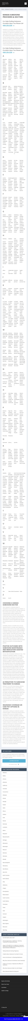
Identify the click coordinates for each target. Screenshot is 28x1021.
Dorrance (10, 168)
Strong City (5, 504)
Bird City (21, 100)
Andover (4, 68)
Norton (21, 383)
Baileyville (5, 86)
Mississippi (5, 846)
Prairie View (5, 431)
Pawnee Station (4, 419)
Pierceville (16, 423)
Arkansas (5, 782)
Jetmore (21, 280)
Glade (15, 221)
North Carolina (6, 875)
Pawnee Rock (21, 416)
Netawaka (22, 375)
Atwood (4, 78)
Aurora (4, 79)
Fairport (10, 197)
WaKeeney (22, 546)
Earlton (4, 178)
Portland (4, 429)
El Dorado (10, 181)
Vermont (5, 914)
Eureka (15, 190)
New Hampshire (6, 862)
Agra (15, 61)
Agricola (21, 61)
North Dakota (6, 878)
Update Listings (4, 990)
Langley (15, 306)
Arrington (16, 73)
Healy (15, 248)
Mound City (10, 361)
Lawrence (22, 307)
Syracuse (16, 507)
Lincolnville (16, 317)
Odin (4, 394)
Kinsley (21, 293)
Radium (4, 449)
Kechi (15, 290)
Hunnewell (10, 262)
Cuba (15, 150)
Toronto (21, 517)
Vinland (4, 540)
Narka (4, 372)
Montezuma (5, 358)
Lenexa (4, 312)
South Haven (22, 496)
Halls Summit (15, 239)
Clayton (21, 136)
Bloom (21, 101)
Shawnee (16, 490)
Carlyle (4, 125)
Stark (21, 501)
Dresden (10, 169)
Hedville (21, 248)
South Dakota (6, 901)
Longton (10, 321)
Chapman (16, 130)
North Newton (10, 384)
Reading (4, 452)
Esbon (21, 189)
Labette (21, 301)
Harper (21, 243)
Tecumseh (22, 514)
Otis (15, 401)
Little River (22, 318)
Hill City (21, 252)
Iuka (20, 273)
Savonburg (10, 479)
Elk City (4, 182)
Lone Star (16, 320)
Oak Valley (10, 393)
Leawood (22, 309)
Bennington (22, 97)
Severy (21, 485)
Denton (10, 165)
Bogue (4, 105)
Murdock (10, 365)
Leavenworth (17, 309)
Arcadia (21, 70)
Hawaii (4, 804)
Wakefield (5, 548)
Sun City (10, 505)
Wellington (10, 554)
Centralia (22, 128)
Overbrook (10, 402)
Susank (15, 505)
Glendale (16, 222)
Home (2, 9)
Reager (9, 452)
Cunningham (16, 153)
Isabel (15, 273)
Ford (15, 201)
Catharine (5, 127)
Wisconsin (5, 926)
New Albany (22, 377)
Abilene (10, 59)
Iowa (4, 817)
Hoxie (4, 260)
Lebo (9, 310)
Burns (15, 112)
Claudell (10, 136)
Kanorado (22, 288)
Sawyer (15, 479)
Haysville (5, 248)
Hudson (15, 260)
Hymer (15, 263)
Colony (4, 142)
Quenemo (5, 442)
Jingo (9, 281)
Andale (21, 67)
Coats (15, 139)
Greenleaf (16, 228)
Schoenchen (16, 480)
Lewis (9, 315)
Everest (21, 190)
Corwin (4, 147)
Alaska (4, 775)
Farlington (22, 198)
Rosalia (9, 461)
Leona (21, 312)
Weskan (10, 556)
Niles (15, 381)
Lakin (9, 304)
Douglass (16, 168)
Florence (4, 201)
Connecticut (5, 791)
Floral (21, 200)
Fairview (16, 197)
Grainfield (22, 225)
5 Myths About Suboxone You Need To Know (13, 954)
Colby (9, 141)
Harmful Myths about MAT (9, 937)
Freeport (4, 206)
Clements (10, 138)
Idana (4, 270)
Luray (4, 326)
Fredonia (22, 205)
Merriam (16, 347)
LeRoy (21, 314)
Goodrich (22, 224)
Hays (21, 246)
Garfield (21, 216)
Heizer (4, 249)
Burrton (4, 114)
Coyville (4, 150)
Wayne (4, 553)
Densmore (5, 165)
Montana (22, 356)
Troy (4, 520)
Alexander (5, 64)
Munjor (4, 365)
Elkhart (15, 182)
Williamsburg (22, 566)
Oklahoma (5, 885)
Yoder (21, 591)
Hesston (10, 251)
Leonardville (5, 314)
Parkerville (16, 414)
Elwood (15, 185)
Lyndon (10, 326)
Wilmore (10, 570)
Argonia (4, 71)
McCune (21, 341)
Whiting (4, 565)
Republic (10, 454)
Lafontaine (16, 303)
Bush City (10, 114)
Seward (4, 487)
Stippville (16, 502)
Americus (10, 67)
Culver (4, 152)
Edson (15, 179)
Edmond (4, 179)
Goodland (16, 224)
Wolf (9, 576)
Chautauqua (11, 132)
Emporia (10, 187)
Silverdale (22, 491)
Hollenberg (16, 255)
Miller (4, 351)
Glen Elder (10, 222)
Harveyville (16, 245)
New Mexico (5, 869)
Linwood (16, 318)
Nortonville (22, 385)
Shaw (9, 490)
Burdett (15, 111)
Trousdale (22, 518)
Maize (21, 333)
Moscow (4, 361)
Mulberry (5, 364)
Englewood (22, 187)
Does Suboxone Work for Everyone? (11, 971)
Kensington (16, 291)
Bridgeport (5, 108)
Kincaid (4, 293)
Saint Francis (17, 473)
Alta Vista (10, 65)
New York (5, 872)
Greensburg (22, 228)
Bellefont (22, 94)
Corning (21, 145)
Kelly (21, 290)
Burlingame (5, 112)
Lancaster (22, 304)
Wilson (9, 573)
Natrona (21, 372)
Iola (20, 272)
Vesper (4, 538)
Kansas (4, 820)
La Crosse (5, 301)
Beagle (21, 91)
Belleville (5, 95)
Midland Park (21, 347)
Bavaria (10, 89)
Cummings (10, 152)
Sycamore (22, 505)
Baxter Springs (15, 90)
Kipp (9, 294)
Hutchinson (10, 263)
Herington (16, 249)
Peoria (15, 420)
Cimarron (10, 135)
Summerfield (5, 505)
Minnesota (5, 843)
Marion (4, 337)
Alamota (10, 62)
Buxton (4, 115)
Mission (10, 353)
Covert (21, 149)
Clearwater (5, 138)
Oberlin (21, 393)
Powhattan (22, 429)
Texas (4, 907)
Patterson (10, 415)
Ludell (21, 324)
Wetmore (22, 560)
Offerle (9, 394)
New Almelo (5, 378)
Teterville (10, 515)
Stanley (15, 501)
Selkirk (21, 484)
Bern (15, 98)
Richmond (22, 455)
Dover (21, 168)
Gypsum (21, 232)
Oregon (4, 888)
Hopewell (5, 259)
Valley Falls (10, 535)
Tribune (15, 518)
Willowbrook (16, 568)
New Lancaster (16, 379)
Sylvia (9, 507)
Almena (4, 65)
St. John (4, 501)
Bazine (21, 89)
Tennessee (5, 904)
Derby (15, 165)
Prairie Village (9, 431)
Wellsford (22, 554)
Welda (4, 554)
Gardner (16, 216)
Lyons (15, 326)
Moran (15, 358)
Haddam (10, 238)
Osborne (21, 399)
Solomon (16, 496)
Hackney (4, 238)
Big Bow (10, 100)
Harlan (15, 243)
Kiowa (4, 294)
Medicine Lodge (10, 344)
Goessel (4, 224)
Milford (21, 350)
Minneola (5, 353)
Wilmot (15, 570)
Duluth (15, 169)
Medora (15, 344)
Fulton (21, 206)
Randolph (5, 450)
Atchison (5, 76)
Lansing (21, 306)
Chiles (21, 133)
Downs (4, 169)
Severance (16, 485)
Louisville (16, 323)
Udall (4, 527)
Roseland (22, 461)
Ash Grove (22, 73)
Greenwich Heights (5, 231)
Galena (9, 214)
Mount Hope (22, 362)
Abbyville (5, 59)
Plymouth (22, 426)
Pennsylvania (6, 891)
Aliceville (10, 64)
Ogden (21, 394)
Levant (4, 315)
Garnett (21, 218)
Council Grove (15, 148)
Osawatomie (16, 399)
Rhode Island (6, 894)
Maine (4, 830)
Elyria (21, 185)
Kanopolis (16, 288)
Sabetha (4, 473)
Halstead (22, 238)
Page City (10, 411)
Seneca (9, 485)
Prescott (21, 431)
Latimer (15, 307)
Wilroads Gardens (22, 570)
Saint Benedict (10, 473)
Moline (9, 356)
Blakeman (16, 101)
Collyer (21, 141)
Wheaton (22, 562)
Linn (4, 318)
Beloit (15, 95)
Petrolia (15, 421)
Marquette (10, 337)
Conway (4, 144)
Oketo (4, 396)
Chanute (10, 130)
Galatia (4, 214)
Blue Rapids (16, 103)
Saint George (22, 473)
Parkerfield (10, 414)
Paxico (9, 418)
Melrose (21, 344)
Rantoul (15, 450)
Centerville (16, 128)
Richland (16, 455)
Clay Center (16, 136)
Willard (15, 565)
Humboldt (5, 262)
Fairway (21, 197)
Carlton (21, 124)
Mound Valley (15, 361)
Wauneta (16, 551)
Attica (21, 76)
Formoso (21, 201)
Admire (21, 59)
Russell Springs (10, 465)
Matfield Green (21, 338)
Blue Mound (11, 103)
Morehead (22, 358)
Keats (9, 290)
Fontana (10, 201)
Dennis (21, 163)
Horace (9, 259)
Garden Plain (10, 217)
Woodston (5, 577)
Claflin (21, 135)
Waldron (16, 548)
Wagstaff (10, 546)
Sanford (15, 477)
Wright (9, 577)
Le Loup (10, 309)
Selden (15, 484)
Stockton (21, 502)
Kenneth (10, 291)
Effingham (5, 181)
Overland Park (16, 403)
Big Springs (16, 100)
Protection (10, 435)
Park (15, 412)
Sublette (21, 504)
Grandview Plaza (5, 228)
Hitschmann (22, 254)
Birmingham (5, 101)
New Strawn (22, 378)
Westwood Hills (16, 561)
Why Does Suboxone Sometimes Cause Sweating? (14, 960)
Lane (4, 306)
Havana (21, 245)
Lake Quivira (5, 304)
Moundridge (22, 361)
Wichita (10, 565)
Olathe (9, 396)
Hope (21, 257)
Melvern (16, 345)
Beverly (4, 100)
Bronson (10, 108)
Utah (4, 910)
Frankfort (5, 205)
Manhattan (10, 334)
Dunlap (4, 171)
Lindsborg (22, 317)
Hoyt (9, 260)
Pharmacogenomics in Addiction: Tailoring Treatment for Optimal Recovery (12, 941)
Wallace (21, 548)
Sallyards (10, 477)
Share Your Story (5, 984)
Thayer (15, 515)
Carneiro (10, 125)
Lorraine (21, 321)
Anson (21, 68)
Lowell (4, 324)
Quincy (9, 442)
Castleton (22, 125)
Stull (15, 504)
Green (9, 228)
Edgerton (22, 178)
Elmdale (16, 184)
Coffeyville (5, 141)
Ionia (4, 273)
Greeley (21, 227)
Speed (21, 498)
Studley (10, 504)
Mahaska (16, 333)
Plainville (22, 424)
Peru (9, 421)
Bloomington (5, 103)
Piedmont (10, 423)
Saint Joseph (16, 474)
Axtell (9, 79)
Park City (21, 412)
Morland (10, 359)
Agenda (10, 61)
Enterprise (10, 189)
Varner (15, 535)
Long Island (22, 320)
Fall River (5, 198)
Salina (4, 477)
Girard (9, 221)
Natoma (15, 372)
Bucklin (4, 109)
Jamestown (5, 280)
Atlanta (15, 76)
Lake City (22, 303)
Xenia (4, 584)
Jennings (16, 280)
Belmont (10, 95)
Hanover (16, 241)
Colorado (5, 788)
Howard (21, 259)
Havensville (10, 246)
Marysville (16, 337)
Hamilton (22, 240)
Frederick (16, 205)
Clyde (9, 139)
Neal (9, 374)
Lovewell (21, 323)
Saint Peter (22, 476)
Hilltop (15, 254)
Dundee (21, 169)
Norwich (10, 386)
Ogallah (15, 394)
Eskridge (4, 190)
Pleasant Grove (4, 427)
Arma (21, 71)
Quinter (15, 442)
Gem (15, 219)
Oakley (15, 393)
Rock (4, 458)
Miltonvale (16, 351)
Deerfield (5, 162)
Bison (9, 101)
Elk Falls (10, 182)
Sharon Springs (21, 487)
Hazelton (10, 248)
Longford (5, 321)
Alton (21, 65)
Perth (4, 421)
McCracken (16, 341)
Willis (9, 568)
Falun (9, 198)
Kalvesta (10, 288)
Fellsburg (16, 200)
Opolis (4, 399)
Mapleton (10, 336)
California (5, 785)
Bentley (4, 98)
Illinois (4, 811)
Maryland (5, 833)
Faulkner (10, 200)
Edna (9, 179)
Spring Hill (22, 499)
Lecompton (16, 310)
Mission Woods (21, 354)
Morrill (15, 359)
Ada (15, 59)
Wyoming (5, 930)
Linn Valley (10, 318)
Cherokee (22, 132)
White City (10, 563)
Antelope (5, 70)
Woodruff (22, 576)
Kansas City (5, 290)
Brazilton (22, 105)
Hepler (9, 249)
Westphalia (5, 560)
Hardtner (10, 243)
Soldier (9, 496)
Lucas (15, 324)
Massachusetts (6, 836)
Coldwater (16, 141)
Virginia (4, 917)
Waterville (5, 551)
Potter (9, 429)
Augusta (16, 78)
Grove (15, 232)
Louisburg (10, 323)
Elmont (4, 185)
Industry (16, 270)
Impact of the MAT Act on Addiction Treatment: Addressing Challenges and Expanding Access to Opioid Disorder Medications (13, 946)
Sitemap (18, 1015)
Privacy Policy (6, 1015)
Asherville (5, 75)
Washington (22, 549)
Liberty (21, 315)
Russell (4, 464)
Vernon (21, 536)
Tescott (4, 515)
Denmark (16, 163)
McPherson (22, 342)
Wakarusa (16, 546)
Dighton (15, 166)
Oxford (21, 402)
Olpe (4, 398)
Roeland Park (16, 459)
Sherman (22, 490)
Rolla (21, 458)
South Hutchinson (5, 498)
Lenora (9, 312)
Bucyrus (10, 109)
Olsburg (10, 398)
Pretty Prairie (21, 433)
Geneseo (21, 219)
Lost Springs (5, 323)
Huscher (4, 263)
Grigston (21, 230)
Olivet (15, 396)
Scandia (10, 480)
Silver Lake (16, 491)
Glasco (21, 221)
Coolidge (16, 144)
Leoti (9, 314)
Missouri (5, 849)
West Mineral (15, 556)
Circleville (16, 135)
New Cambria (10, 379)
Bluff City (22, 103)
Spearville (16, 498)
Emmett (4, 187)
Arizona (4, 779)
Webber (15, 553)
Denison (10, 163)
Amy (15, 67)
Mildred (15, 350)
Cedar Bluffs (22, 127)
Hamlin (4, 241)
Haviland (16, 246)
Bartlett (15, 87)
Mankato (16, 334)
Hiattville (22, 251)
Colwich (15, 142)
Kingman (10, 293)
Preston (15, 432)
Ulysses (10, 527)
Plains (15, 424)
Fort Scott (10, 203)
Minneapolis (22, 351)
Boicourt (10, 105)
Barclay (21, 86)
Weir (21, 553)
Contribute (3, 987)
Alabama (5, 772)
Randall (21, 449)
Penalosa (10, 420)
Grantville (10, 227)
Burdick (21, 111)
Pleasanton (10, 426)
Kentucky (5, 824)
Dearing (21, 160)
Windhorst (22, 573)
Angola (15, 68)
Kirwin (15, 294)
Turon (9, 520)
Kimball (21, 291)
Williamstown (5, 569)
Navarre (4, 374)
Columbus (10, 142)
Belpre (21, 95)
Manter (21, 334)
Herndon (5, 251)
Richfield (10, 455)
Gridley (15, 230)
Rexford (21, 454)
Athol (9, 76)
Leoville (15, 314)
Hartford (10, 245)
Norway (4, 386)
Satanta (21, 477)
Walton (9, 549)
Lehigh (21, 310)
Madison (10, 333)
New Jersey (5, 865)
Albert (15, 62)
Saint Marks (5, 476)
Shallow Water (10, 487)
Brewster (22, 106)
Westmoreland (22, 558)
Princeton (5, 435)
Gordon (4, 225)
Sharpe (4, 490)
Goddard (22, 222)
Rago (9, 449)
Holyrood (5, 257)
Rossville (5, 463)
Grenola (10, 230)
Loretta (15, 321)
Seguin (9, 484)
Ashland (10, 75)
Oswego (10, 401)
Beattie (9, 92)
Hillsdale (10, 254)
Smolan (4, 496)
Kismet (21, 294)
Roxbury (10, 463)
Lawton (4, 309)
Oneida (21, 398)
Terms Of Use (12, 1015)
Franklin (10, 205)
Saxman (21, 479)
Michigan (5, 840)
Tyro (15, 520)
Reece (21, 452)
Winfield (10, 574)
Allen (15, 64)
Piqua (4, 424)
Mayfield (10, 341)
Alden (21, 62)
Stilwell (9, 502)
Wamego (16, 549)
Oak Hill (4, 393)
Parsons (21, 414)
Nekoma (16, 374)
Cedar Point (5, 128)
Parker (4, 414)
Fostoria (15, 203)
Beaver (21, 92)
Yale (4, 591)
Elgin (21, 181)
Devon (4, 166)
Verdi (9, 536)
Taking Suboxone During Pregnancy (11, 950)
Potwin (15, 429)
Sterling (4, 502)
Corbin (15, 145)
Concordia (22, 142)
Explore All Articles (5, 981)
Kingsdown (16, 293)
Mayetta (4, 341)
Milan (9, 350)
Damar (4, 160)
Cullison (21, 150)
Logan (4, 320)
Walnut (4, 549)
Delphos (4, 163)
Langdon (10, 306)
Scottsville (10, 482)
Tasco (15, 514)
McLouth (16, 342)
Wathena (10, 551)
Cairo (4, 122)
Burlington (10, 112)
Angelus (10, 68)
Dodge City (22, 166)
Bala (9, 86)
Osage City (10, 399)
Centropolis (5, 130)
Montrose (10, 358)
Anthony (10, 70)
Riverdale (10, 457)
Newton (21, 380)
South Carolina (6, 897)
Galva (21, 214)
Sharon (15, 487)
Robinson (22, 457)
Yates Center (11, 591)
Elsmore (10, 185)
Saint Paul (16, 476)
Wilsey (4, 573)
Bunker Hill (5, 111)
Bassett (4, 89)
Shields (10, 491)
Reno (4, 454)
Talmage (4, 514)
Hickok (9, 252)
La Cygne (10, 301)
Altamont (16, 65)
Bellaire (10, 94)
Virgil (15, 540)
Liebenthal (5, 317)
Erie (15, 189)
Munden (21, 364)
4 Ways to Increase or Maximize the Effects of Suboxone (13, 964)
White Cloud (16, 563)
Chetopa (10, 133)
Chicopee (16, 133)
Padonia (4, 411)
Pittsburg (10, 424)
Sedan (21, 482)
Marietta (21, 336)
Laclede (10, 303)
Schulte (21, 480)
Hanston (21, 241)
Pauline (15, 415)
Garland (16, 218)
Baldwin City (16, 86)
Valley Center (4, 536)
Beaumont (16, 92)
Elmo (21, 184)
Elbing (15, 181)
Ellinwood (22, 182)
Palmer (21, 411)
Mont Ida (16, 356)
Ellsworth (10, 184)
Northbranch (16, 384)
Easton (15, 178)
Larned (4, 307)
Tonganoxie (10, 517)
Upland (21, 527)
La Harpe (16, 301)
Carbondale (16, 124)
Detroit (21, 165)
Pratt (15, 431)
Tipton (4, 517)
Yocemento (16, 591)
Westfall (21, 556)
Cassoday (16, 125)
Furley (4, 208)
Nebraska (5, 856)
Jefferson (10, 280)
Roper (4, 461)
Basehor (21, 87)
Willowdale (22, 568)
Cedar (15, 127)
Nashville (10, 372)
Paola (4, 412)
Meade (4, 344)
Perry (21, 420)
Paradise (10, 412)
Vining (21, 538)
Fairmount (5, 197)
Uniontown (16, 527)
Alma (21, 64)
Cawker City (10, 127)
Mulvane (16, 364)
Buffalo (15, 109)
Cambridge (22, 122)
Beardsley (5, 92)
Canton (9, 124)
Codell (21, 139)
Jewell (4, 281)
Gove (15, 225)
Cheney (15, 132)
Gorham (10, 225)
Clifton (15, 138)
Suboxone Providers (9, 9)
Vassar (21, 535)
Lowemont (10, 324)
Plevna (15, 426)
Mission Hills (17, 353)
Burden (10, 111)
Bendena (10, 97)
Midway (4, 350)
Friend (9, 206)
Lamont (15, 304)
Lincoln (9, 317)
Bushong (16, 114)
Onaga (15, 398)
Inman (15, 272)
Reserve (15, 454)
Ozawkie (21, 404)
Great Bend (16, 227)
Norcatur (5, 383)
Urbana (4, 528)
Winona (21, 574)
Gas (3, 219)
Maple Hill (5, 336)
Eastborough (11, 178)
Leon (15, 312)
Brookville (16, 108)
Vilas (15, 538)
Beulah (21, 98)
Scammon (5, 480)
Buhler (21, 109)
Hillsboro (5, 254)
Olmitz (21, 396)
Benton (9, 98)
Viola (9, 540)
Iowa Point (10, 273)
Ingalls (21, 270)
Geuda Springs (4, 221)
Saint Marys (10, 476)
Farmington (5, 200)
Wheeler (4, 563)
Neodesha (22, 374)
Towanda (5, 518)
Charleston (22, 130)
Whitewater (22, 563)
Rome (21, 460)
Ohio (4, 881)
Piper (21, 423)
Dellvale (21, 162)
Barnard (4, 87)
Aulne (21, 78)
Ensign (4, 189)
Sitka (9, 493)
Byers (9, 115)
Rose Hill (16, 461)
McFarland (10, 342)
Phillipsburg (5, 423)
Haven (4, 246)
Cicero (4, 135)
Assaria (21, 75)
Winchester (16, 573)
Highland (16, 252)
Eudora (9, 190)
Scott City (5, 482)
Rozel (15, 463)
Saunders (5, 479)
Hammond (10, 241)
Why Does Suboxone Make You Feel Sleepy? (12, 968)
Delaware (5, 795)
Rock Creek (10, 458)
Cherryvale (5, 133)
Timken (21, 515)
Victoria (10, 538)
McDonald (5, 342)
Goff (9, 224)
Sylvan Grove (5, 507)
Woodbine (16, 576)
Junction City (22, 281)
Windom (4, 574)
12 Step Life (4, 1007)
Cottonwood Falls (11, 148)
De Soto (15, 160)
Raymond (22, 450)
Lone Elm (10, 320)
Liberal (15, 315)
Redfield (16, 452)
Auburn (10, 78)
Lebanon (5, 310)
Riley (4, 457)
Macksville (5, 333)
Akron (4, 62)
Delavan (10, 162)
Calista (15, 122)
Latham (10, 307)
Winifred (16, 574)
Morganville (5, 359)
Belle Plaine (16, 94)
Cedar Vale (10, 128)
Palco (15, 411)
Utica (9, 528)
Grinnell (10, 232)
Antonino (16, 70)
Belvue (4, 97)
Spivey (15, 499)
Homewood (16, 257)
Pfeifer (21, 421)
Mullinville (10, 364)
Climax (21, 138)
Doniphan (5, 168)
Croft (9, 150)
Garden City (5, 216)
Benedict (16, 97)
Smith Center (21, 494)
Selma (4, 485)
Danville (10, 160)
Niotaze (21, 381)
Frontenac (16, 206)
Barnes (9, 87)
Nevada (4, 859)
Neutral (15, 377)
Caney (4, 124)
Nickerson (5, 381)
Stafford (10, 501)
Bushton (21, 114)
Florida (4, 798)
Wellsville (5, 556)
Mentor (4, 347)
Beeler (4, 94)
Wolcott (4, 576)
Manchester (5, 334)
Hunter (15, 262)
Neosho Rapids (10, 376)
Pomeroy (10, 428)
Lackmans (5, 303)
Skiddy (15, 493)
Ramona (16, 449)
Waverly (21, 551)
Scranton (16, 482)
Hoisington (5, 255)
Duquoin (10, 171)
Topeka (15, 517)
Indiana (4, 814)
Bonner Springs (15, 105)
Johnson (16, 281)
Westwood (10, 560)
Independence (11, 271)
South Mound (9, 498)
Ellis (3, 184)
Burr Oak (22, 112)
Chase (4, 132)
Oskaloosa (5, 401)
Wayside (10, 553)
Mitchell (4, 356)
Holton (21, 255)
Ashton (15, 75)
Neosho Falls (5, 375)
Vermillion (16, 536)
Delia (15, 162)
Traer (9, 518)
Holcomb (10, 255)
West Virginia (6, 923)
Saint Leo (22, 474)
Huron (21, 262)
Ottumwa (5, 402)
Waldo (9, 548)
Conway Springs (10, 145)
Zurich (9, 598)
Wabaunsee (5, 546)
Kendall (4, 291)
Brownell (22, 108)
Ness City (16, 375)
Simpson (5, 493)
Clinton (4, 139)
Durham (16, 171)
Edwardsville (22, 179)
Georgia (4, 801)
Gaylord (10, 219)
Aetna (4, 61)
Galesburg (16, 214)
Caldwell (10, 122)
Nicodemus (10, 381)
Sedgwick (5, 484)
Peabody (16, 418)
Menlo (21, 345)
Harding (4, 243)
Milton (9, 351)
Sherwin (4, 491)
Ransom (10, 450)
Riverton (16, 457)
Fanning (16, 198)
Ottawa (21, 401)
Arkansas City (10, 72)
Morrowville (22, 359)
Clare (4, 136)
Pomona (16, 428)
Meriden (10, 347)
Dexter (9, 166)
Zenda (4, 598)
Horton (15, 259)
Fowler (21, 203)
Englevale (16, 187)
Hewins (15, 251)
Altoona (4, 67)
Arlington (16, 71)
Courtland (22, 147)
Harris (4, 245)
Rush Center (22, 463)
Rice (4, 455)
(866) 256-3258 (7, 25)
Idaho (4, 808)
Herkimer (22, 249)
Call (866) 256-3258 (14, 761)
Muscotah (16, 365)
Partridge (5, 415)
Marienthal (16, 336)
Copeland (22, 144)
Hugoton (21, 260)
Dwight (21, 171)
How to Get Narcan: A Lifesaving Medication (12, 957)
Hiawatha (5, 252)
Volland (21, 540)
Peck (21, 418)
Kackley (4, 288)
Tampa (9, 514)
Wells (15, 554)
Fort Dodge (5, 203)
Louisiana (5, 827)
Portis (21, 428)
